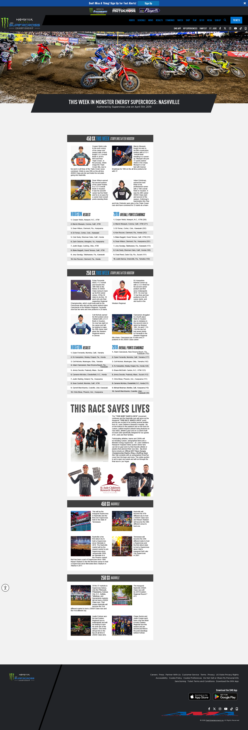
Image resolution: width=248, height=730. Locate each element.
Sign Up (148, 3)
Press (161, 675)
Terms (203, 675)
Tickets (236, 20)
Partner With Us (173, 675)
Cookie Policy (175, 678)
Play (194, 20)
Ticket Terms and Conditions (201, 681)
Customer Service (190, 675)
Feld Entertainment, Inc (215, 720)
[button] (124, 3)
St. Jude (213, 28)
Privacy (211, 675)
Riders (131, 20)
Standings (169, 20)
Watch (180, 20)
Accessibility (162, 678)
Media (209, 20)
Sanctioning (180, 681)
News (150, 20)
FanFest (203, 28)
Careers (154, 675)
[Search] (225, 20)
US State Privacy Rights (227, 675)
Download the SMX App (227, 681)
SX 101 (201, 20)
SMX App (177, 28)
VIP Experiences (190, 28)
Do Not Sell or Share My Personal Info (221, 678)
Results (159, 20)
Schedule (141, 20)
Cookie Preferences (192, 678)
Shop (188, 20)
